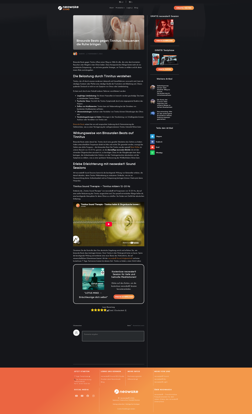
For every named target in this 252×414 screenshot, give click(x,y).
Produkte (119, 8)
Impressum (116, 400)
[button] (164, 136)
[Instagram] (93, 395)
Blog (136, 8)
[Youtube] (76, 395)
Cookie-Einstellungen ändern (126, 409)
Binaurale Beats (78, 124)
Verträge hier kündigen (133, 404)
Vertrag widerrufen (119, 404)
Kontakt (131, 400)
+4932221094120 (79, 381)
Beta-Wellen (135, 147)
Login (129, 8)
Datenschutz (124, 400)
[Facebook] (87, 395)
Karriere (137, 400)
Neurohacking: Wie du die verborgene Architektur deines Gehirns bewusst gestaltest (164, 115)
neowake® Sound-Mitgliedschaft (120, 258)
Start (112, 8)
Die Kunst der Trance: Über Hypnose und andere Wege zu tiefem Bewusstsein (164, 103)
